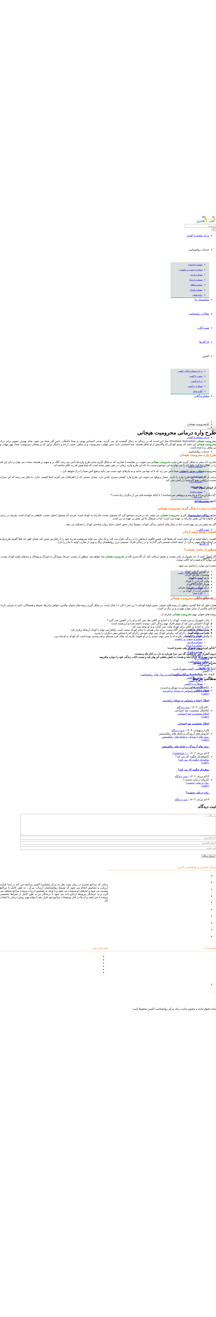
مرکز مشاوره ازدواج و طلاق (193, 929)
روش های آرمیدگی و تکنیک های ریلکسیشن (185, 736)
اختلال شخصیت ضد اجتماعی (193, 713)
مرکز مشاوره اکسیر (177, 674)
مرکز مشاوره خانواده (197, 909)
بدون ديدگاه (183, 707)
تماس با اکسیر (93, 969)
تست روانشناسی (199, 936)
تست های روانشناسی (89, 962)
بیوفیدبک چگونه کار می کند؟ (193, 759)
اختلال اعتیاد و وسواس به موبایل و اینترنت (186, 690)
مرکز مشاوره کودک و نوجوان (193, 875)
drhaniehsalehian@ (201, 1001)
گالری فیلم (95, 972)
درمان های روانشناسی (153, 674)
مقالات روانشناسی (90, 966)
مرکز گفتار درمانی (198, 889)
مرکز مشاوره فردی (198, 922)
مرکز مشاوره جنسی (197, 916)
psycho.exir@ (204, 992)
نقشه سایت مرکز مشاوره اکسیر (83, 956)
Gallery (205, 693)
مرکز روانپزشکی (199, 895)
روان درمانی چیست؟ (197, 782)
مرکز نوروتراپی (200, 882)
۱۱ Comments (180, 753)
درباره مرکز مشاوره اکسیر (86, 959)
